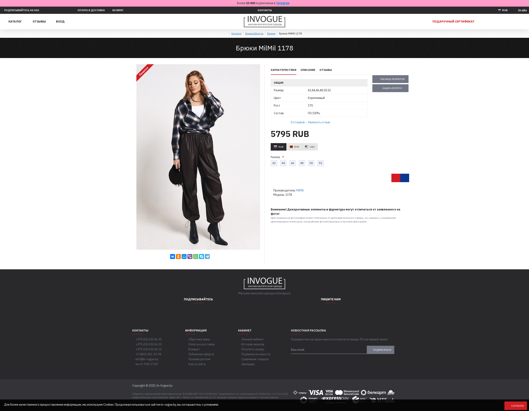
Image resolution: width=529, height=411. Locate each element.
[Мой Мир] (184, 256)
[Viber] (189, 256)
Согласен (517, 405)
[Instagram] (188, 311)
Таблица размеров (392, 79)
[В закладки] (395, 178)
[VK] (209, 311)
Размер (276, 157)
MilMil (300, 190)
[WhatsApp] (195, 256)
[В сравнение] (404, 178)
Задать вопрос (392, 88)
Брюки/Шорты (254, 33)
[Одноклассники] (178, 256)
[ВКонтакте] (172, 256)
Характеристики (283, 70)
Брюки (271, 33)
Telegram (283, 3)
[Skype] (201, 256)
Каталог (236, 33)
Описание (307, 70)
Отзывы (325, 70)
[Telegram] (207, 256)
